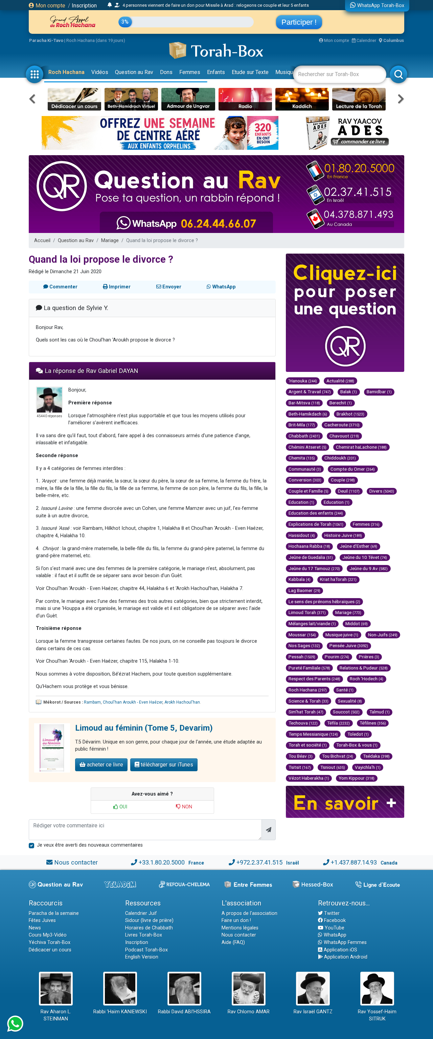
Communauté (305, 469)
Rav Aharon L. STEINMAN (56, 1015)
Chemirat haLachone (361, 447)
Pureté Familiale (309, 667)
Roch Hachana (66, 72)
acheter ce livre (104, 764)
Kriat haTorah (338, 579)
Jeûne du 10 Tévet (364, 557)
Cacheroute (342, 424)
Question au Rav (134, 72)
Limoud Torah (307, 612)
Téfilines (373, 723)
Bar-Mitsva (304, 402)
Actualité (340, 380)
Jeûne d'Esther (358, 546)
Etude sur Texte (250, 72)
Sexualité (350, 701)
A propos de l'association (249, 913)
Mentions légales (240, 928)
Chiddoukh (340, 458)
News (35, 928)
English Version (141, 957)
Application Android (345, 957)
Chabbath (304, 436)
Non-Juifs (382, 634)
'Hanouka (303, 380)
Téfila (338, 723)
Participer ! (299, 22)
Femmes (189, 72)
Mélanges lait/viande (312, 623)
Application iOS (339, 950)
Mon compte (49, 5)
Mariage (110, 240)
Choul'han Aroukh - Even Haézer (132, 702)
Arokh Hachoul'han (182, 702)
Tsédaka (376, 756)
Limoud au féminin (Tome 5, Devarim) (144, 728)
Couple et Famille (308, 491)
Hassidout (302, 535)
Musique (285, 72)
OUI (122, 807)
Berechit (340, 402)
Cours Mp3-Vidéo (48, 935)
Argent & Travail (310, 391)
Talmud (379, 711)
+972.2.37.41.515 (259, 862)
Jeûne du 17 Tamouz (314, 568)
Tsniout (332, 767)
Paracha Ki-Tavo (46, 40)
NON (186, 807)
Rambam (92, 702)
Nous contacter (76, 862)
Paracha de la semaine (54, 913)
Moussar (302, 634)
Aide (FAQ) (233, 942)
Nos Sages (304, 645)
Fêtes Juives (42, 920)
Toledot (358, 734)
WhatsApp (334, 935)
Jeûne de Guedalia (311, 557)
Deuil (349, 491)
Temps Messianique (313, 734)
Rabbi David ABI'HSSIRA (184, 1012)
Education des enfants (316, 513)
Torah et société (308, 745)
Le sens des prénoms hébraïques (324, 601)
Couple (343, 479)
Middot (356, 623)
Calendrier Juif (141, 913)
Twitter (331, 913)
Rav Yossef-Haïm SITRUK (377, 1015)
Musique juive (341, 634)
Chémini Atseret (307, 447)
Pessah (302, 656)
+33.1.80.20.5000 (162, 862)
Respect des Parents (314, 678)
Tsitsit (300, 767)
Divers (381, 491)
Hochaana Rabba (309, 546)
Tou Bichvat (337, 756)
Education (301, 502)
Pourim (337, 656)
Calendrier (366, 40)
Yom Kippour (356, 778)
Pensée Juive (348, 645)
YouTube (333, 928)
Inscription (84, 5)
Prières (369, 656)
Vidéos (99, 72)
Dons (166, 72)
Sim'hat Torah (306, 711)
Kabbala (300, 579)
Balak (348, 391)
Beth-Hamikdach (308, 414)
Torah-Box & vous (357, 745)
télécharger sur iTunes (166, 764)
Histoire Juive (343, 535)
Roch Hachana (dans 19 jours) (95, 40)
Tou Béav (301, 756)
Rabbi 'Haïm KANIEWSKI (120, 1012)
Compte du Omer (353, 469)
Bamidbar (379, 391)
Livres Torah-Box (143, 935)
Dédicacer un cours (50, 950)
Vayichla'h (368, 767)
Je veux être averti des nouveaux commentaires (90, 845)
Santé (345, 689)
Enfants (216, 72)
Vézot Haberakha (309, 778)
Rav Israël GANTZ (313, 1012)
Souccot (346, 711)
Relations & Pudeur (364, 667)
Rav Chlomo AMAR (249, 1012)
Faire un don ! (236, 920)
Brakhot (350, 414)
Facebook (334, 920)
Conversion (305, 479)
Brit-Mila (302, 424)
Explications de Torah (316, 524)
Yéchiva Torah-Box (49, 942)
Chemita (302, 458)
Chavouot (344, 436)
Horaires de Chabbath (149, 928)
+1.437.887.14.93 (354, 862)
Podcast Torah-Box (146, 950)
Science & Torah (308, 701)
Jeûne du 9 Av (368, 568)
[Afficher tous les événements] (110, 5)
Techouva (303, 723)
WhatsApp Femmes (344, 942)
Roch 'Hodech (366, 678)
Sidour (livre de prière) (149, 920)
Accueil (42, 240)
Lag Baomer (304, 590)
